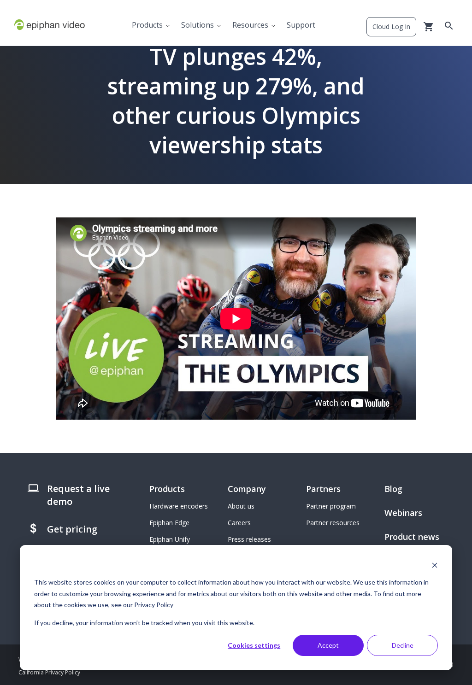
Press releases (249, 539)
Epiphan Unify (169, 539)
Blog (393, 488)
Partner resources (333, 522)
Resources (250, 25)
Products (147, 25)
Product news (411, 536)
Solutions (197, 25)
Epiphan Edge (169, 522)
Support (301, 25)
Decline (402, 645)
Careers (239, 522)
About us (241, 506)
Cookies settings (254, 645)
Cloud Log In (391, 26)
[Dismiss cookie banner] (434, 565)
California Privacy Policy (49, 672)
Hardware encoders (178, 506)
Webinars (403, 512)
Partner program (331, 506)
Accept (328, 645)
